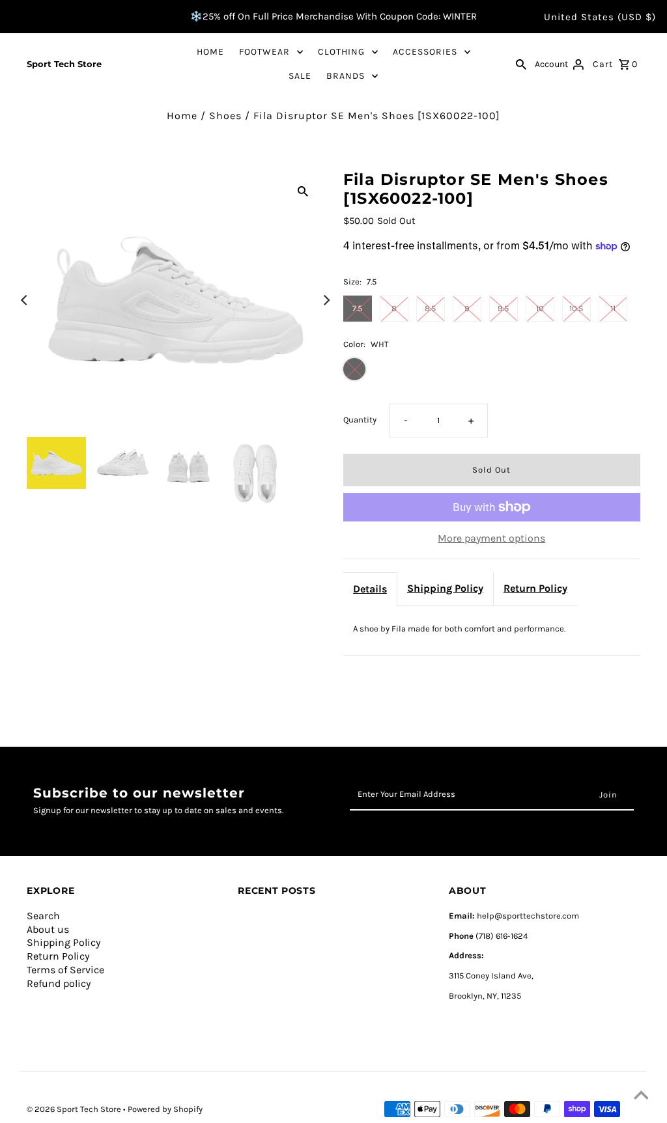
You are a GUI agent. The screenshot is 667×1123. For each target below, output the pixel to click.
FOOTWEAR (264, 51)
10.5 (576, 308)
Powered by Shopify (165, 1109)
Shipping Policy (445, 588)
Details (370, 589)
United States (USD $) (600, 17)
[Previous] (24, 300)
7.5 (357, 308)
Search (43, 915)
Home (182, 115)
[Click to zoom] (303, 190)
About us (48, 929)
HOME (210, 51)
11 (613, 308)
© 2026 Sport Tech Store (75, 1109)
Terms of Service (65, 970)
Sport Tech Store (64, 64)
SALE (300, 75)
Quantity (359, 419)
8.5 (430, 308)
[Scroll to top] (641, 1097)
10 (540, 308)
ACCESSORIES (425, 51)
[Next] (325, 300)
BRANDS (345, 75)
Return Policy (535, 588)
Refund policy (59, 983)
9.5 (503, 308)
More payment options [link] (491, 538)
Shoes (225, 115)
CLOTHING (341, 51)
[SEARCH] (521, 63)
